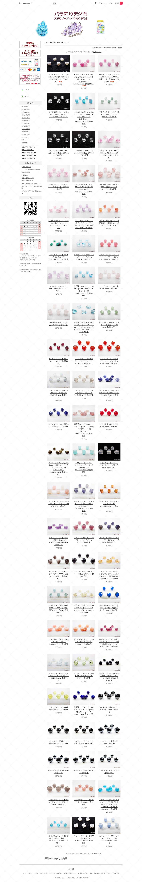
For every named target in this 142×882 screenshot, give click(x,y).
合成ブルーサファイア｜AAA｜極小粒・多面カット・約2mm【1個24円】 (109, 607)
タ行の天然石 (26, 118)
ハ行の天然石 (26, 123)
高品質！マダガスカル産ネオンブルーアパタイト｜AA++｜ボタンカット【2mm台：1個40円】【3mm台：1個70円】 (109, 804)
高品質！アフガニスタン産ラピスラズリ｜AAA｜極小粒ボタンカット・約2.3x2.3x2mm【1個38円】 (84, 710)
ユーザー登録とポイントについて (32, 183)
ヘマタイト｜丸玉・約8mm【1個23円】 (58, 771)
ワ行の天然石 (26, 134)
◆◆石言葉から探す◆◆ (29, 155)
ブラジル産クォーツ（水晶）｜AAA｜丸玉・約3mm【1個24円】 (58, 152)
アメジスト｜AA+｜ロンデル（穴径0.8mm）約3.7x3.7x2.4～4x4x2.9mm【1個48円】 (58, 541)
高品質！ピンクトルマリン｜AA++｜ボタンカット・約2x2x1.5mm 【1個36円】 (59, 224)
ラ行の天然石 (26, 132)
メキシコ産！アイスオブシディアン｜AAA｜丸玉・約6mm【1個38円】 (59, 802)
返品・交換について (28, 181)
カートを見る (116, 3)
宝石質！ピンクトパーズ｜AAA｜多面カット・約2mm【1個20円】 (58, 186)
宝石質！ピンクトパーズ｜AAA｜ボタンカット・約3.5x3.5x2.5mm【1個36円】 (109, 154)
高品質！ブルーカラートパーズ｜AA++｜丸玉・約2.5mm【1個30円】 (84, 257)
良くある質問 (26, 172)
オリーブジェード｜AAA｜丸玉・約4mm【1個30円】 (58, 708)
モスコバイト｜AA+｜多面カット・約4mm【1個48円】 (84, 802)
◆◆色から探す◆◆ (28, 150)
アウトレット (26, 137)
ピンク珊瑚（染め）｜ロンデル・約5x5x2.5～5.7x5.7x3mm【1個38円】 (59, 641)
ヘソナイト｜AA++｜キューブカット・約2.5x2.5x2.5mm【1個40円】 (109, 504)
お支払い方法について (70, 873)
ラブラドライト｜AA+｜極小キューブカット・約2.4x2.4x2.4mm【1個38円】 (58, 393)
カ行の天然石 (26, 112)
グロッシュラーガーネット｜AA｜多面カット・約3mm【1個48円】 (109, 324)
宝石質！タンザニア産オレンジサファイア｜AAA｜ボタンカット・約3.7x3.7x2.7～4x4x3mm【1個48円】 (109, 575)
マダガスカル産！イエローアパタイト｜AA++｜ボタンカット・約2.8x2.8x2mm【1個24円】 (84, 609)
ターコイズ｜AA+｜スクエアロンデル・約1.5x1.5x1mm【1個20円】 (59, 257)
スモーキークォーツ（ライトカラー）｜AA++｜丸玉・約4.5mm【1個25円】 (84, 392)
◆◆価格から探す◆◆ (56, 42)
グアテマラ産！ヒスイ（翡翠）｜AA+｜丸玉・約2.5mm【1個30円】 (109, 114)
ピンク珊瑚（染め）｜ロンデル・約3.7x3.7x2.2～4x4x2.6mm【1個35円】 (84, 641)
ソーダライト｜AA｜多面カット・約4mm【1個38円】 (58, 425)
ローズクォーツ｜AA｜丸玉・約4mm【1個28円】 (58, 323)
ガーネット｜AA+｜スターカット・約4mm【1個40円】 (58, 361)
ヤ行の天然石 (26, 129)
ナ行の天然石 (26, 120)
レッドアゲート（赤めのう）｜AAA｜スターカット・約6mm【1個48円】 (109, 361)
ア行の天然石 (26, 109)
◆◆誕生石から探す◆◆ (29, 153)
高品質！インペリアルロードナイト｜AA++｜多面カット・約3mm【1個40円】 (109, 257)
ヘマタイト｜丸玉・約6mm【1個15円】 (84, 771)
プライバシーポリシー (55, 873)
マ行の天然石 (26, 126)
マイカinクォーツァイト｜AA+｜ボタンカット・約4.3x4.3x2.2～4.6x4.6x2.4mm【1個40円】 (84, 189)
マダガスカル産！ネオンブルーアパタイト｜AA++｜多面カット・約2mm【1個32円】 (59, 839)
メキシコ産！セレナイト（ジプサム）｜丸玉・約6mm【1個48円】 (109, 465)
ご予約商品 (25, 143)
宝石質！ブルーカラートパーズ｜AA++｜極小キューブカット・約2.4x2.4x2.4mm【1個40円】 (84, 291)
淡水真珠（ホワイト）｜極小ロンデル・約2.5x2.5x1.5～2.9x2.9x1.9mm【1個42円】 (58, 78)
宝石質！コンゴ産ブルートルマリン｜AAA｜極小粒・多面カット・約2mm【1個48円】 (59, 609)
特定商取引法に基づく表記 (102, 873)
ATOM (117, 873)
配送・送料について (28, 178)
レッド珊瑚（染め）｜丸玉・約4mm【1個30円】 (109, 425)
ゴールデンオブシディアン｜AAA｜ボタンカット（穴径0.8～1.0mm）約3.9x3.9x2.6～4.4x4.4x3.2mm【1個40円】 (59, 469)
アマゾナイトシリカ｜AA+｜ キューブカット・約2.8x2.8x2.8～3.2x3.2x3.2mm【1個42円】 (84, 467)
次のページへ (97, 52)
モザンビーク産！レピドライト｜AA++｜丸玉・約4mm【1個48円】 (84, 540)
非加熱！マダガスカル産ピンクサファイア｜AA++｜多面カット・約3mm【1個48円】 (109, 78)
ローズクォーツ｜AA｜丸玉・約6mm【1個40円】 (109, 287)
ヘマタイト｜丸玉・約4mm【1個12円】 (109, 771)
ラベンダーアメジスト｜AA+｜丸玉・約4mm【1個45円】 (58, 288)
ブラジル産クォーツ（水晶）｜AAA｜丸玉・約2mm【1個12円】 (84, 152)
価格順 (114, 48)
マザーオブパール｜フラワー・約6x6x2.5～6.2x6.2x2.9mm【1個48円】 (84, 839)
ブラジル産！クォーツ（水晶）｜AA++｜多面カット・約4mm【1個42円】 (59, 114)
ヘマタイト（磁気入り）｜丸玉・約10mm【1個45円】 (109, 709)
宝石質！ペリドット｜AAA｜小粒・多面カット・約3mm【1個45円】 (84, 675)
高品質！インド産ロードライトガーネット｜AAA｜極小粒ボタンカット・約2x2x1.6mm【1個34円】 (109, 642)
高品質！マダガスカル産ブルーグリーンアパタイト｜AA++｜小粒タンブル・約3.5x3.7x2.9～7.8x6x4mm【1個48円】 (84, 327)
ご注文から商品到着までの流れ (31, 170)
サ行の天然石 (26, 115)
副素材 (24, 140)
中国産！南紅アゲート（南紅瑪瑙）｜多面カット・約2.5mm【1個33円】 (109, 223)
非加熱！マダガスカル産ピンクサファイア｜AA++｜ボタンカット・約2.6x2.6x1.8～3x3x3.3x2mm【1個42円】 (84, 79)
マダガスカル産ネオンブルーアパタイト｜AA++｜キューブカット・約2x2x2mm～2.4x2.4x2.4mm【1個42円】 (84, 118)
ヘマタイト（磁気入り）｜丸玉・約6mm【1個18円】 (58, 742)
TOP (46, 42)
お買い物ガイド (26, 167)
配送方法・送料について (85, 873)
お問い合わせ (43, 873)
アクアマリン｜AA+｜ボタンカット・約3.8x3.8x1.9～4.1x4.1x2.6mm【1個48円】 (58, 676)
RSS (113, 873)
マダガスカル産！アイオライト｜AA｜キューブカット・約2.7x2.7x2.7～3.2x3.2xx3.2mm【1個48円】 (84, 506)
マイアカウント (101, 3)
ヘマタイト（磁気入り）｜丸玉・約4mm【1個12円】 (84, 742)
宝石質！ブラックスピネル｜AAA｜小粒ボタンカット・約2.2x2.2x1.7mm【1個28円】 (109, 676)
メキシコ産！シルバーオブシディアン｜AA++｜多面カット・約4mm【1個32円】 (59, 575)
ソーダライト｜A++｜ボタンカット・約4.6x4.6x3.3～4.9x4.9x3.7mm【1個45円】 (109, 393)
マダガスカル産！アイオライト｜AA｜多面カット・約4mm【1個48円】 (109, 540)
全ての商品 (25, 107)
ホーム (25, 873)
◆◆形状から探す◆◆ (28, 147)
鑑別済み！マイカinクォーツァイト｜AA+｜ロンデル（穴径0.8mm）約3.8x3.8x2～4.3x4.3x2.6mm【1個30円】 (84, 430)
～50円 (67, 42)
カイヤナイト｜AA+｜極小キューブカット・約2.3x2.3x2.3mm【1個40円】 (109, 839)
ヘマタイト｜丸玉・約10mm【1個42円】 (109, 742)
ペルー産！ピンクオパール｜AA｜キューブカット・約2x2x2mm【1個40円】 (58, 503)
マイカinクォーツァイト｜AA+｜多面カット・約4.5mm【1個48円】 (109, 186)
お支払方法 (25, 175)
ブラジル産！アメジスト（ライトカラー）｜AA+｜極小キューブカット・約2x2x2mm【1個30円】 (84, 224)
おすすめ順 (107, 48)
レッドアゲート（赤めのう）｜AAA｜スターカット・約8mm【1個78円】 (84, 361)
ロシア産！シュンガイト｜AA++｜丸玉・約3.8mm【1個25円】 (84, 573)
